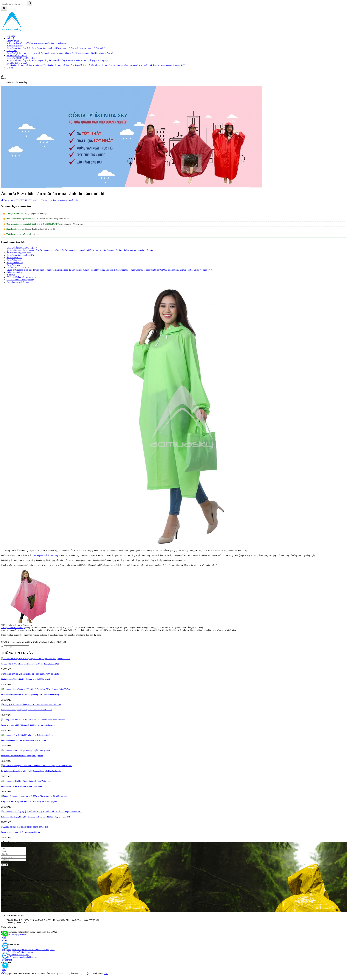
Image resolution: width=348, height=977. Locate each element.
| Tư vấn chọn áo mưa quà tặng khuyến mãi (58, 200)
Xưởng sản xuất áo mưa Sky (46, 555)
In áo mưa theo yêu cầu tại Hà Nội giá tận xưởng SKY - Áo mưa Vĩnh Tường (30, 694)
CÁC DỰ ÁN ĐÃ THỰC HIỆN (21, 58)
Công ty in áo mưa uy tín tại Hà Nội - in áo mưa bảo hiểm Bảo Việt (26, 710)
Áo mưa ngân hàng (40, 60)
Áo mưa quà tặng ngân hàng (71, 48)
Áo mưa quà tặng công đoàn (19, 48)
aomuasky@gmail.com (17, 934)
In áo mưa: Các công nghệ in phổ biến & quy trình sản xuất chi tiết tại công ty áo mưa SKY (35, 817)
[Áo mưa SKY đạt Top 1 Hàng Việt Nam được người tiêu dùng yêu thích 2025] (35, 658)
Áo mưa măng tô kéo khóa (62, 53)
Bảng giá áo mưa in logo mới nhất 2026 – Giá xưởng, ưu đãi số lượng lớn (29, 801)
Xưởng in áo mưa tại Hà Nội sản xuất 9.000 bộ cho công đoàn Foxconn (28, 725)
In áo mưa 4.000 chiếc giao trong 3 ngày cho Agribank (22, 756)
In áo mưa (11, 275)
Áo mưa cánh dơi (14, 53)
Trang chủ (11, 36)
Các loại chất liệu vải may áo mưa (93, 65)
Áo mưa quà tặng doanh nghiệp (45, 48)
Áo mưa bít (46, 53)
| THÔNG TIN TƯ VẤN (25, 200)
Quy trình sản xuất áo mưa (147, 65)
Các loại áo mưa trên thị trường (122, 65)
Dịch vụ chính (13, 41)
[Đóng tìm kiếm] (4, 8)
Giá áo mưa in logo (15, 272)
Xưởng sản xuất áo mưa (37, 43)
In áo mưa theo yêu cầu (17, 43)
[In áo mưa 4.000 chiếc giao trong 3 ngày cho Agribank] (25, 750)
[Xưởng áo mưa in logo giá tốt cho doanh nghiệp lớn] (24, 827)
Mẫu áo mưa (12, 50)
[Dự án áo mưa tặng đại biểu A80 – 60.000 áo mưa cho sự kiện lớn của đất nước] (36, 765)
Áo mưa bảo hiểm (14, 260)
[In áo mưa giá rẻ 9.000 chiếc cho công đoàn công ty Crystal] (28, 735)
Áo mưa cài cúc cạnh (31, 53)
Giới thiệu (11, 38)
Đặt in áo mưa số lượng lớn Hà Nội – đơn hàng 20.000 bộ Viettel (25, 679)
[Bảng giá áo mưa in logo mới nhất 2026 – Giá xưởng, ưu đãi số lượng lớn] (34, 796)
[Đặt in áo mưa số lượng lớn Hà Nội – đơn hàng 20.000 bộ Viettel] (30, 674)
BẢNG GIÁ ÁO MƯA (17, 55)
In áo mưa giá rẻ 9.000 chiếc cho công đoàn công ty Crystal (23, 740)
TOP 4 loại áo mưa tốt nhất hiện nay (22, 957)
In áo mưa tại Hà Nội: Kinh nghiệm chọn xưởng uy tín (21, 786)
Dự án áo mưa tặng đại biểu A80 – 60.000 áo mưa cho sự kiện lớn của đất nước (31, 771)
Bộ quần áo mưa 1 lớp (84, 53)
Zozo (106, 973)
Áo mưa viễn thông (57, 60)
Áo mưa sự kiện (73, 60)
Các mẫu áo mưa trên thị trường (20, 279)
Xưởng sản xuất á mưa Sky (13, 627)
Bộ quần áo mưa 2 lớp (104, 53)
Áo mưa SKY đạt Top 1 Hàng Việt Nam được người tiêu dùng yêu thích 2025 (30, 664)
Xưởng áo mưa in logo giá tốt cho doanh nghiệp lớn (20, 832)
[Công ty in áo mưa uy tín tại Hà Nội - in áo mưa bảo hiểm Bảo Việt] (31, 704)
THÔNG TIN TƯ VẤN (17, 63)
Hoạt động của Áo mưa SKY (172, 65)
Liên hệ (10, 68)
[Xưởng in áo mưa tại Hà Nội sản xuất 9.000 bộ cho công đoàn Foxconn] (33, 720)
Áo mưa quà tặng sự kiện (95, 48)
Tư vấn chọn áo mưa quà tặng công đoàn (61, 65)
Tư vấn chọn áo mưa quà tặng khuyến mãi (25, 65)
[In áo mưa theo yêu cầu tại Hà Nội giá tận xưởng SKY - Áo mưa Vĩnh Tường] (35, 689)
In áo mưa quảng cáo (57, 43)
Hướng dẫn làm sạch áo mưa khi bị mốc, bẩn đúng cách (31, 949)
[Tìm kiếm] (29, 3)
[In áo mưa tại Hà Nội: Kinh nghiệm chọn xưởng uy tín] (25, 781)
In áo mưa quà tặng (15, 46)
